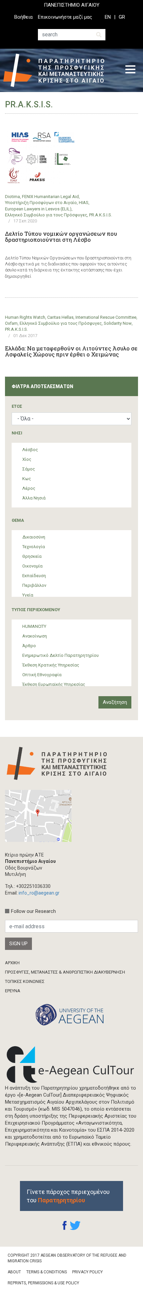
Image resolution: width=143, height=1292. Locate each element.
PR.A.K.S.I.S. (100, 214)
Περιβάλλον (34, 585)
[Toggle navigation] (130, 70)
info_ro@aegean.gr (39, 893)
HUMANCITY (34, 626)
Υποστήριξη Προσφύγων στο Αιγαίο (41, 202)
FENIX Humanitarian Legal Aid (50, 196)
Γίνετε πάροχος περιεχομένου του (68, 1196)
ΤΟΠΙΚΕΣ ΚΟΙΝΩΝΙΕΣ (25, 981)
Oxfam (11, 323)
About (14, 1272)
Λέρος (28, 488)
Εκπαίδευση (34, 575)
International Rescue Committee (105, 317)
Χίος (26, 459)
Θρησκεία (32, 556)
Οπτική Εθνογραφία (42, 674)
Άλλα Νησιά (34, 497)
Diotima (12, 196)
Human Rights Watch (25, 317)
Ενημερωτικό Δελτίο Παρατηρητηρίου (60, 655)
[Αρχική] (58, 70)
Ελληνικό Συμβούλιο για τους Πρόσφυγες (46, 214)
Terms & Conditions (46, 1272)
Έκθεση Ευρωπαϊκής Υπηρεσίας (53, 684)
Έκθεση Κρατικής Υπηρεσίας (50, 665)
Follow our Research (33, 911)
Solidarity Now (118, 323)
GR (122, 17)
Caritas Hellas (60, 317)
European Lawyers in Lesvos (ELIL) (38, 208)
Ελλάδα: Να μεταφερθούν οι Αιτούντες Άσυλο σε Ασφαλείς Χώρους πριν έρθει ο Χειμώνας (71, 351)
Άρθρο (29, 645)
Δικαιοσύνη (33, 536)
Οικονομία (32, 565)
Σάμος (28, 468)
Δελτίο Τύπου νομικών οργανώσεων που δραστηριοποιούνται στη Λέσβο (61, 237)
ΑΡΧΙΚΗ (12, 962)
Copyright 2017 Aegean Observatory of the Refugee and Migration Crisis (67, 1258)
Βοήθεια (23, 17)
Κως (26, 478)
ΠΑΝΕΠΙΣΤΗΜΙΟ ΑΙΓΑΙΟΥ (71, 5)
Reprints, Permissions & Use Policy (43, 1283)
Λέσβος (30, 449)
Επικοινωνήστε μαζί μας (65, 17)
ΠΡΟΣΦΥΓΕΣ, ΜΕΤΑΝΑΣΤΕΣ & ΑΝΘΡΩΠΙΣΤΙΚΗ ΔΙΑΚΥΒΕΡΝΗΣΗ (65, 972)
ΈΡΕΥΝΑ (12, 990)
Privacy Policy (87, 1272)
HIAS (83, 202)
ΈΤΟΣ (17, 406)
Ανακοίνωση (34, 635)
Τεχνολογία (33, 546)
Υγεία (27, 594)
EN (108, 17)
